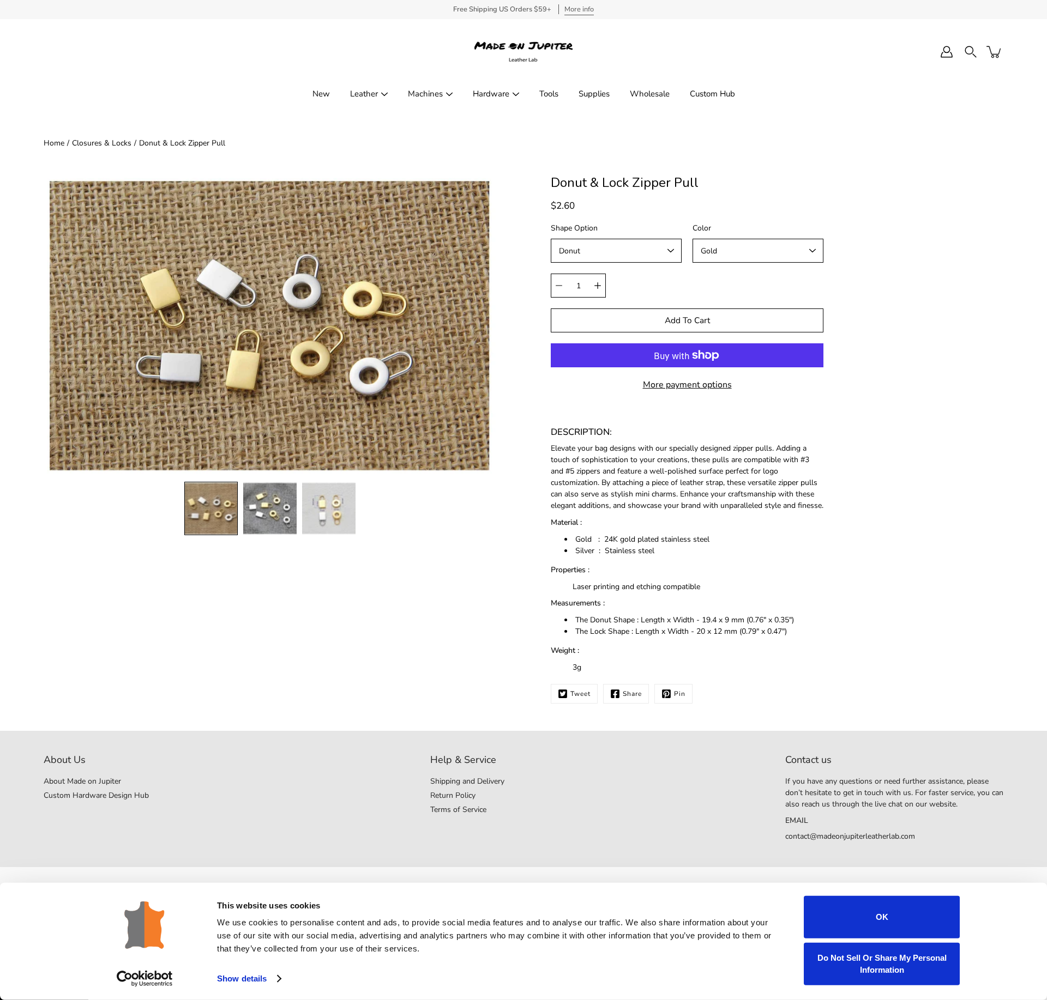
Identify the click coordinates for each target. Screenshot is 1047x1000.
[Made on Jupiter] (523, 52)
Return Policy (453, 795)
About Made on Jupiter (82, 781)
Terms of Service (458, 809)
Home (54, 143)
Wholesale (650, 93)
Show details (242, 978)
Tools (548, 93)
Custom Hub (712, 93)
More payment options (687, 385)
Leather (364, 93)
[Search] (970, 51)
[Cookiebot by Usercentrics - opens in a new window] (144, 979)
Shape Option (574, 228)
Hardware (491, 93)
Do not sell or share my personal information (882, 963)
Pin (679, 693)
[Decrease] (559, 286)
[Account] (946, 51)
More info (579, 9)
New (321, 93)
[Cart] (994, 51)
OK (882, 917)
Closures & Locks (101, 143)
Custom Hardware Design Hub (96, 795)
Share (632, 693)
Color (702, 228)
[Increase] (597, 286)
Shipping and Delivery (467, 781)
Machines (425, 93)
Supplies (594, 93)
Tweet (580, 693)
